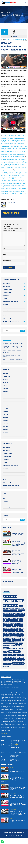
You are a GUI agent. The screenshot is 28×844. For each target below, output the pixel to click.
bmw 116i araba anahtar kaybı (13, 616)
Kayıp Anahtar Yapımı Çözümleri (10, 301)
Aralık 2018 (5, 388)
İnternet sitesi (7, 260)
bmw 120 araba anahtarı (19, 143)
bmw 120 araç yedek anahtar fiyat (17, 183)
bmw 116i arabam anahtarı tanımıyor (17, 634)
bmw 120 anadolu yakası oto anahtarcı (12, 135)
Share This (15, 36)
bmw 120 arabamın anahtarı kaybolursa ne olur (12, 164)
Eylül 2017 (5, 426)
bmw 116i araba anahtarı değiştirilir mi (11, 623)
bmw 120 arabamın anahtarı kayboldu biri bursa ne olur (14, 162)
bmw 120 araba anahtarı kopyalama (9, 149)
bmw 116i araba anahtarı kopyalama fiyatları (12, 628)
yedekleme (6, 666)
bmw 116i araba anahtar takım (12, 620)
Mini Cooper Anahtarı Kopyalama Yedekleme (13, 343)
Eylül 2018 (5, 394)
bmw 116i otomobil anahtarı (16, 641)
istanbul (11, 648)
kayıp (5, 651)
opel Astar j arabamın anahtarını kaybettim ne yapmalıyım (14, 661)
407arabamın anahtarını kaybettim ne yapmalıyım (13, 601)
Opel (4, 313)
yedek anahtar (18, 664)
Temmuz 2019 (6, 376)
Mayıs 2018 (5, 402)
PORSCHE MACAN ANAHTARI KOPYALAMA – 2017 (17, 571)
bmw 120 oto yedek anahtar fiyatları (13, 191)
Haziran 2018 (6, 400)
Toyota (4, 315)
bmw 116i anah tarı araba (8, 613)
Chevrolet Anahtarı (7, 289)
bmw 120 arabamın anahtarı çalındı (18, 161)
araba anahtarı (11, 608)
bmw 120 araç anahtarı (11, 177)
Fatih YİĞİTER (7, 39)
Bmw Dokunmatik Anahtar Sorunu (17, 821)
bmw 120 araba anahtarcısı (7, 143)
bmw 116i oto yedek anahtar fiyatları (11, 643)
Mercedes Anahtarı (7, 307)
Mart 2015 (5, 435)
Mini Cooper (6, 310)
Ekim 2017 (5, 423)
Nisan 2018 (5, 405)
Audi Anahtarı (6, 283)
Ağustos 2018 (6, 397)
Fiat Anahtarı (6, 295)
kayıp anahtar (14, 651)
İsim (4, 248)
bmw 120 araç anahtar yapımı (8, 175)
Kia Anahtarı (6, 304)
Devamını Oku (4, 733)
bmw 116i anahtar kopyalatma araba (15, 611)
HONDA (5, 298)
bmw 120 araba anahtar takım (19, 141)
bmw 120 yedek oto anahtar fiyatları (18, 193)
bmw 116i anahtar (13, 610)
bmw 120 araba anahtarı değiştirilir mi (10, 145)
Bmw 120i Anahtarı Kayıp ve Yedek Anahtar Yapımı (13, 46)
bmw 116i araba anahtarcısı (9, 615)
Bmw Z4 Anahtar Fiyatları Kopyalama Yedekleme (17, 562)
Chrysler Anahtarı (7, 292)
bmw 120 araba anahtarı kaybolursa (18, 148)
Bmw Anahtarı (6, 286)
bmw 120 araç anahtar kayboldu (18, 174)
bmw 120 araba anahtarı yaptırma (13, 154)
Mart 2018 (5, 408)
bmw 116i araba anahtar (19, 613)
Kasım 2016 (5, 429)
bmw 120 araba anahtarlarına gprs (17, 156)
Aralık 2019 (5, 373)
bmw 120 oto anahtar (12, 190)
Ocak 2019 (5, 385)
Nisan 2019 (5, 379)
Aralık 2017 (5, 417)
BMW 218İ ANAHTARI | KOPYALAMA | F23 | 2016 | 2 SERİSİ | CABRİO (18, 813)
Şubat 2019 (5, 382)
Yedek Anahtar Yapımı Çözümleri (10, 14)
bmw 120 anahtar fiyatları (11, 137)
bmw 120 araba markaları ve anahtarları (10, 157)
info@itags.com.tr (15, 744)
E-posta (5, 254)
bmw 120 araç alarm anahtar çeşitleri (13, 172)
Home (8, 12)
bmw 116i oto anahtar (16, 639)
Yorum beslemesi (7, 504)
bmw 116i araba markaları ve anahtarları (11, 636)
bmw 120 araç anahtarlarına (16, 178)
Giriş (4, 498)
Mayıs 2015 (5, 432)
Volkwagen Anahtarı (8, 318)
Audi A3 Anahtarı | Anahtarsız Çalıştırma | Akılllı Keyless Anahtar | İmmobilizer (18, 543)
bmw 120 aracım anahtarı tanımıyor (9, 185)
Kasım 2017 (5, 420)
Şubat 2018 (5, 411)
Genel (11, 818)
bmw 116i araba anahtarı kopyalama (16, 626)
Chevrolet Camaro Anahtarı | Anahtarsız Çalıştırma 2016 (18, 553)
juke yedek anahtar (18, 648)
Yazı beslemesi (6, 501)
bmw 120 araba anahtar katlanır (15, 140)
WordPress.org (6, 507)
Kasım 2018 (5, 391)
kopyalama (12, 655)
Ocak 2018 (5, 414)
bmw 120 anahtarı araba (15, 138)
